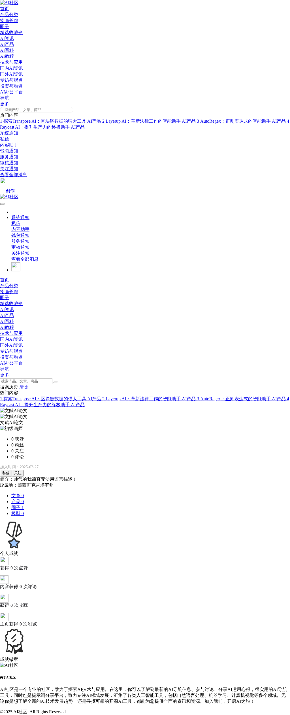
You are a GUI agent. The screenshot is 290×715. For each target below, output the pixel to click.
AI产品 (7, 44)
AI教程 (7, 56)
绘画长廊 (9, 20)
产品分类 (9, 14)
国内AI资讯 (11, 68)
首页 (4, 8)
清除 (23, 386)
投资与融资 (11, 86)
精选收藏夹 (11, 32)
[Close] (56, 382)
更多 (4, 103)
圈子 (4, 26)
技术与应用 (11, 62)
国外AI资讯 (11, 74)
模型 (17, 513)
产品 (17, 501)
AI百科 (7, 50)
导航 (4, 97)
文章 (17, 495)
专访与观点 (11, 80)
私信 (6, 473)
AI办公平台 (11, 92)
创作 (10, 190)
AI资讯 (7, 38)
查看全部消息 (13, 174)
